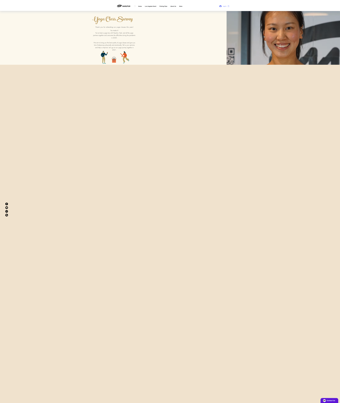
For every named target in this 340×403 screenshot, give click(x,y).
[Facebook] (6, 204)
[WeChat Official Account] (6, 215)
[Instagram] (6, 211)
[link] (228, 6)
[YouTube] (6, 207)
